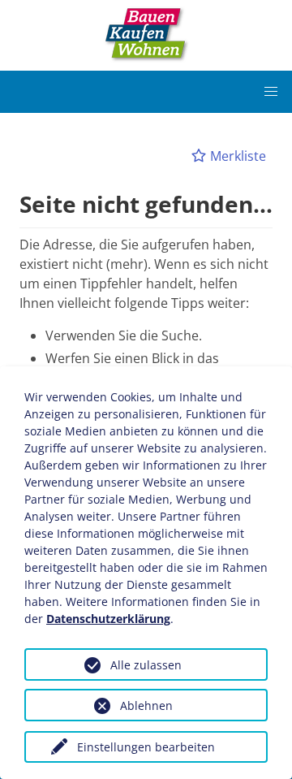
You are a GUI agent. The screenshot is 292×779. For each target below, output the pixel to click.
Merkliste (236, 156)
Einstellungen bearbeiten (146, 747)
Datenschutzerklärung (108, 618)
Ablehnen (146, 705)
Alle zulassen (146, 665)
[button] (271, 92)
